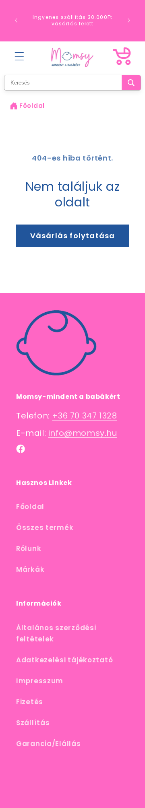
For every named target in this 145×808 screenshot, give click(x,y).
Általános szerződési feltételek (56, 633)
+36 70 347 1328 (84, 415)
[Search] (131, 82)
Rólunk (28, 548)
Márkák (30, 569)
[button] (19, 56)
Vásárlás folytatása (72, 236)
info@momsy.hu (82, 433)
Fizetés (29, 702)
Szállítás (33, 723)
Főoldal (32, 105)
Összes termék (44, 527)
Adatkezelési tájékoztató (64, 660)
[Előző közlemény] (16, 20)
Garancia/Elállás (48, 743)
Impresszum (39, 681)
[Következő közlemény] (129, 20)
